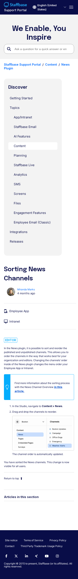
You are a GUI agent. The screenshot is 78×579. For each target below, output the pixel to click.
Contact (9, 546)
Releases (16, 241)
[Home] (15, 5)
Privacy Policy (58, 540)
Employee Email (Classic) (32, 222)
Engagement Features (30, 213)
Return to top (11, 478)
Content (51, 64)
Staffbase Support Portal (22, 64)
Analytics (20, 175)
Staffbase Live (24, 165)
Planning (20, 155)
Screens (20, 194)
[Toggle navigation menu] (70, 7)
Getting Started (21, 98)
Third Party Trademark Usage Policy (42, 546)
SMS (17, 184)
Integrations (18, 232)
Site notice (11, 540)
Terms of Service (33, 540)
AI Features (22, 136)
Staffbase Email (25, 127)
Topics (15, 108)
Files (17, 203)
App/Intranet (23, 117)
